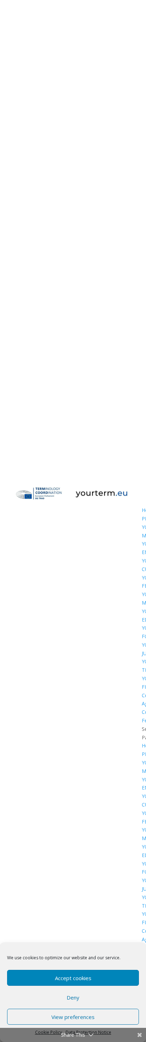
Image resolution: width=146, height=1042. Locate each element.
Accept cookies (73, 978)
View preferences (73, 1016)
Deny (73, 997)
